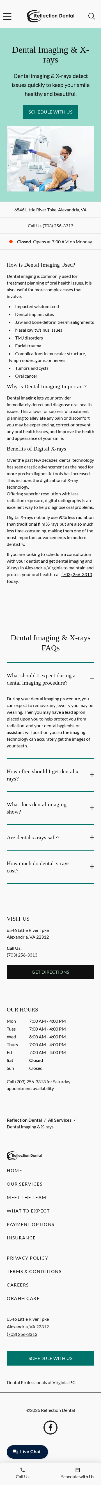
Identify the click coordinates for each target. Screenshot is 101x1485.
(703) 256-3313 (58, 225)
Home (14, 1170)
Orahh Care (23, 1298)
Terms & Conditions (34, 1271)
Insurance (21, 1237)
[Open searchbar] (92, 16)
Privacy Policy (27, 1257)
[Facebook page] (50, 1428)
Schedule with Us (51, 111)
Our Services (24, 1183)
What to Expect (28, 1210)
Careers (18, 1284)
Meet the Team (27, 1197)
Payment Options (30, 1224)
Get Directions (50, 971)
